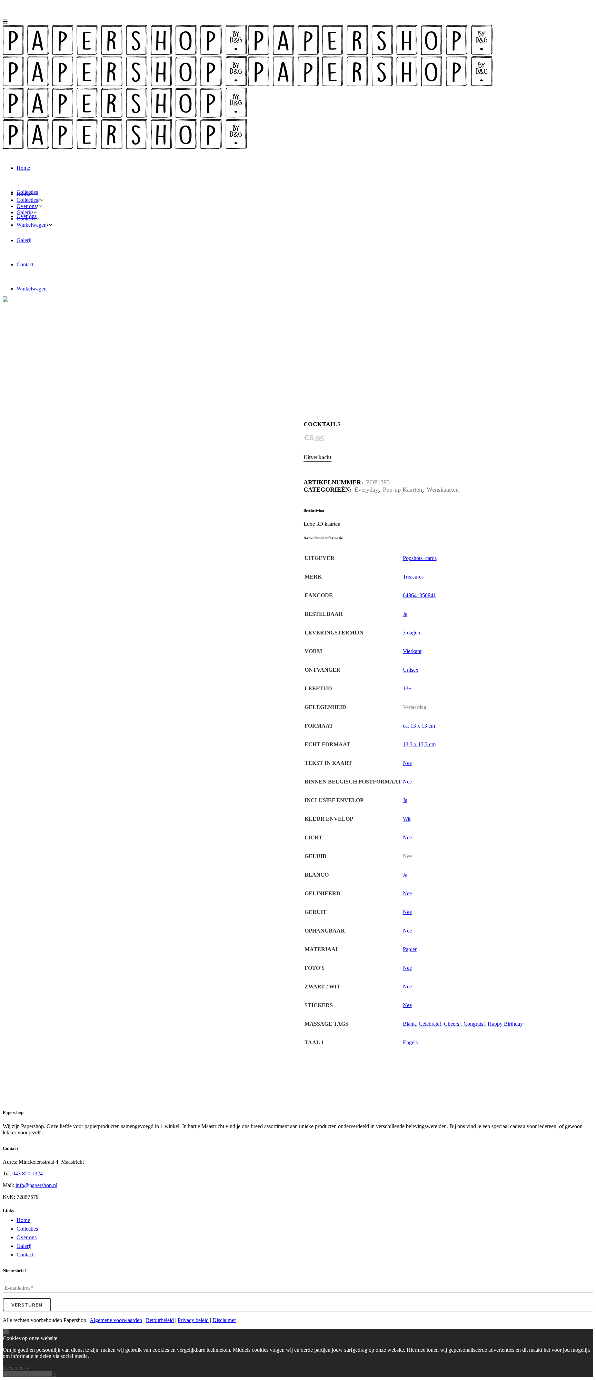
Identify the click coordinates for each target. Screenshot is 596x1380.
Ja (405, 614)
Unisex (410, 670)
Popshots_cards (420, 558)
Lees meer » (16, 1368)
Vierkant (412, 651)
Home (23, 1220)
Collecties (27, 1229)
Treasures (413, 577)
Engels (410, 1042)
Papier (410, 949)
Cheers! (452, 1024)
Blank (409, 1024)
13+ (407, 688)
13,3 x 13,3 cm (419, 744)
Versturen (26, 1305)
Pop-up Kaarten (402, 489)
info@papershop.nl (36, 1185)
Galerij (24, 1246)
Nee (407, 763)
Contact (25, 1255)
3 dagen (411, 632)
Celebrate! (430, 1024)
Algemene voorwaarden (116, 1320)
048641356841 (419, 595)
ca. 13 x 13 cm (419, 726)
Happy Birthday (505, 1024)
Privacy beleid (193, 1320)
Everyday (366, 489)
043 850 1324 (27, 1173)
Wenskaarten (443, 489)
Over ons (27, 1237)
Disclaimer (224, 1320)
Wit (406, 819)
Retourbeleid (160, 1320)
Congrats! (474, 1024)
